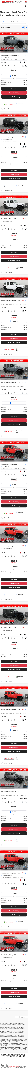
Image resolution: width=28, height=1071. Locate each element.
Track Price (15, 76)
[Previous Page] (16, 1017)
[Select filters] (23, 27)
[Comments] (23, 66)
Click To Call (14, 89)
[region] (14, 83)
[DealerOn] (4, 1064)
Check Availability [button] (14, 93)
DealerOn (10, 1066)
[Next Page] (18, 1017)
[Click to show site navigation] (25, 6)
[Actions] (25, 55)
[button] (26, 42)
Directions (9, 6)
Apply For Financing (14, 97)
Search (22, 21)
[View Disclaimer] (14, 65)
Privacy (17, 1066)
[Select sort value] (26, 27)
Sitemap (13, 1066)
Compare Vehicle (8, 108)
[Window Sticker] (26, 66)
